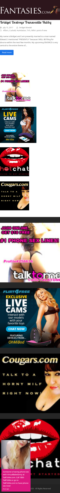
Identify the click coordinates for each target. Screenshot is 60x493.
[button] (58, 10)
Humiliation (21, 30)
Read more (7, 52)
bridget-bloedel (25, 27)
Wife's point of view (39, 30)
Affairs (5, 30)
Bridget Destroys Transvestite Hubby (25, 22)
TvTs (28, 30)
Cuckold (12, 30)
